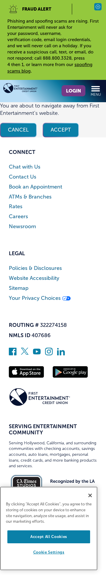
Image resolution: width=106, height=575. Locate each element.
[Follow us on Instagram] (49, 354)
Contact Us (22, 177)
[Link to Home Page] (28, 89)
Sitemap (19, 288)
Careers (18, 216)
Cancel (18, 130)
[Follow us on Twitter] (25, 354)
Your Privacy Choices (35, 298)
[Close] (90, 495)
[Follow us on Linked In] (61, 354)
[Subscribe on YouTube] (37, 354)
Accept (61, 130)
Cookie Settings (48, 552)
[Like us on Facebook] (12, 354)
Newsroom (22, 226)
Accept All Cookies (48, 536)
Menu (96, 95)
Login (73, 90)
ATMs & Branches (30, 197)
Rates (15, 206)
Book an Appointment (35, 187)
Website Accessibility (34, 278)
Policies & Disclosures (35, 268)
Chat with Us (24, 167)
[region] (48, 528)
